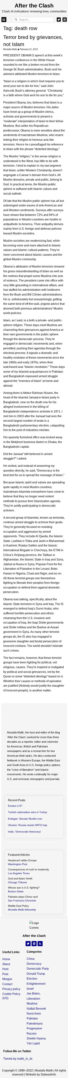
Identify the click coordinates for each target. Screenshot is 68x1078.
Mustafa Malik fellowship (22, 909)
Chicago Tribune (17, 882)
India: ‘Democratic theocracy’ (24, 831)
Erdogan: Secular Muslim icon (25, 818)
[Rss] (40, 943)
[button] (3, 19)
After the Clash (34, 6)
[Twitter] (59, 19)
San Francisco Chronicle (22, 900)
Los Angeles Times (19, 873)
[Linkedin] (65, 19)
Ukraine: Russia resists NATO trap (27, 825)
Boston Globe (16, 891)
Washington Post (17, 864)
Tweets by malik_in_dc (18, 1058)
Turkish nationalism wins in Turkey (27, 812)
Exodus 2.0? (15, 805)
